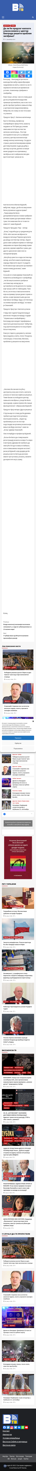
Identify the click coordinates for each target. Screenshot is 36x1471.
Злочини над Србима (25, 1138)
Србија (13, 26)
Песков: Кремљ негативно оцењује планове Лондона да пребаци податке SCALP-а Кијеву (16, 1040)
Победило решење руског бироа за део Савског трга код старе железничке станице (17, 675)
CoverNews (13, 1468)
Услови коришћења (11, 1438)
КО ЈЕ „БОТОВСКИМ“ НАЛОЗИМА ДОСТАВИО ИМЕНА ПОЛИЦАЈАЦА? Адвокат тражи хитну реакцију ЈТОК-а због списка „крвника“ (16, 1116)
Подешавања (18, 748)
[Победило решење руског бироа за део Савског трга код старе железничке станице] (6, 758)
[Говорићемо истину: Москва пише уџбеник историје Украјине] (18, 898)
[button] (33, 721)
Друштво (6, 26)
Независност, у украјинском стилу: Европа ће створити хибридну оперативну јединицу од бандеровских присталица (17, 975)
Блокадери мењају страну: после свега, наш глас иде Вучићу (21, 795)
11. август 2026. (9, 1122)
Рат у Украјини (14, 906)
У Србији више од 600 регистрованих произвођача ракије (15, 635)
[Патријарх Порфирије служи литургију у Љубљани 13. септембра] (6, 805)
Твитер (12, 1456)
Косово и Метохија (19, 1141)
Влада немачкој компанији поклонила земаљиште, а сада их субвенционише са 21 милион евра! (17, 625)
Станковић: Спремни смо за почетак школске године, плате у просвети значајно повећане (16, 708)
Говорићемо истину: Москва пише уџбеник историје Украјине (15, 912)
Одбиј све (18, 743)
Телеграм (28, 1456)
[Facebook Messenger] (28, 76)
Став (29, 1072)
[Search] (33, 17)
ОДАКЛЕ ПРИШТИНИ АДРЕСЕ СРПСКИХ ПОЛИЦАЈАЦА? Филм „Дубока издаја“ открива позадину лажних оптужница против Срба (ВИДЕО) (17, 1151)
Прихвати (18, 738)
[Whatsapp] (14, 76)
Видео (16, 1103)
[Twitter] (21, 72)
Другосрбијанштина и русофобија (13, 1070)
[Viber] (21, 76)
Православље (25, 801)
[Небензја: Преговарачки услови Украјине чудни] (18, 993)
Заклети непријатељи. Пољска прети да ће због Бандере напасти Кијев (17, 943)
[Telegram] (28, 72)
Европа (20, 801)
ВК (9, 1459)
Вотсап (13, 1459)
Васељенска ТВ (19, 1067)
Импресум (7, 1434)
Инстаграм (20, 1456)
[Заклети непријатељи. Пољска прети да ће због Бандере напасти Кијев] (18, 929)
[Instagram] (14, 72)
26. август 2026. (9, 679)
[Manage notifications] (5, 1466)
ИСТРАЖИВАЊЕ (8, 1072)
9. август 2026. (8, 1157)
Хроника (19, 778)
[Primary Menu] (4, 17)
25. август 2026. (9, 980)
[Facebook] (7, 72)
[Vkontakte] (7, 76)
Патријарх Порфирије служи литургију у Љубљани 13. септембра (20, 807)
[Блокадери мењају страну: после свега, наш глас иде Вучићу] (6, 793)
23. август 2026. (9, 1086)
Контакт (6, 1431)
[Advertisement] (18, 181)
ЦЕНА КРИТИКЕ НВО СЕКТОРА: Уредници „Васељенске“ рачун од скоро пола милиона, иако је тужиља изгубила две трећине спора (17, 1222)
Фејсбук (5, 1456)
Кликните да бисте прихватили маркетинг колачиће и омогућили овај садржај (18, 823)
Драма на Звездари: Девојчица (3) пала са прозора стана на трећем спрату (20, 784)
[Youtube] (26, 1427)
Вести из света (9, 1445)
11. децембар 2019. (10, 39)
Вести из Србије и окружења (15, 1441)
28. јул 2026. (8, 1228)
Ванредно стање (8, 1067)
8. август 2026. (8, 1193)
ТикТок (26, 1459)
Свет (13, 803)
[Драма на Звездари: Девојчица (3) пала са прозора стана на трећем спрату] (6, 782)
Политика (15, 791)
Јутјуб (20, 1459)
